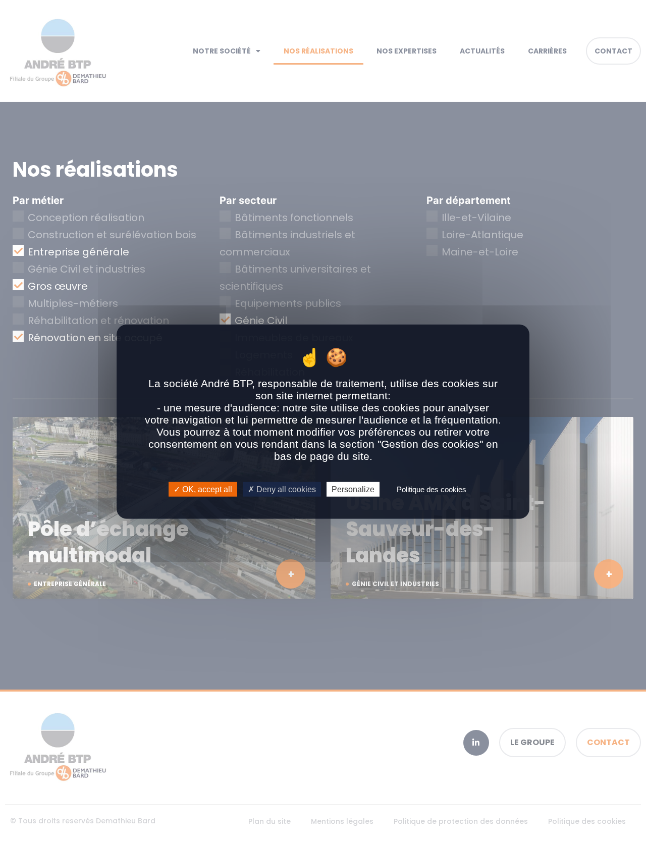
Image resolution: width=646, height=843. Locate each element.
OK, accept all (206, 489)
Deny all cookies (285, 489)
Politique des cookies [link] (431, 489)
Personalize (353, 489)
